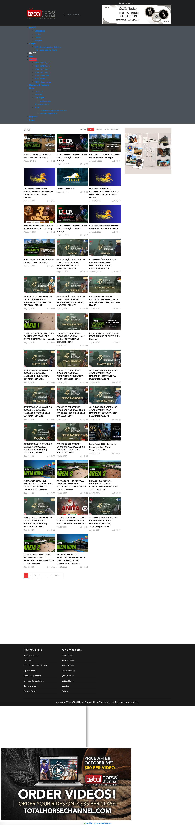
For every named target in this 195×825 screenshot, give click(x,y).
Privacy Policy (30, 691)
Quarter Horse (68, 676)
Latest (90, 129)
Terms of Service (31, 686)
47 (50, 575)
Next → (58, 575)
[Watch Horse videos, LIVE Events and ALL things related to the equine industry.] (41, 14)
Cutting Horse (68, 681)
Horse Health (67, 655)
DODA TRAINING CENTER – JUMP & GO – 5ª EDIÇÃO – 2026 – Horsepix (72, 157)
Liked (106, 129)
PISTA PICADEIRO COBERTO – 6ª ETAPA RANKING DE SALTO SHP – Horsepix (104, 336)
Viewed (99, 129)
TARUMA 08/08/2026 (66, 189)
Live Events (116, 702)
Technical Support (31, 655)
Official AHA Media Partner (35, 665)
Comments (115, 129)
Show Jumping (68, 671)
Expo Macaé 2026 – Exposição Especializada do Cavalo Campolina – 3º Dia (103, 447)
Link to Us (28, 660)
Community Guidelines (34, 681)
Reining (65, 691)
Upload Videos (30, 671)
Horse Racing (68, 665)
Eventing (65, 686)
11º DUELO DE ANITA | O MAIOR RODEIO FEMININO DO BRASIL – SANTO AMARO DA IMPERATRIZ (71, 521)
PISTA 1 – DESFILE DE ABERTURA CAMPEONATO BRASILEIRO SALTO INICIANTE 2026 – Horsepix (39, 336)
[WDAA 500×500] (148, 151)
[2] (136, 14)
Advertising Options (32, 676)
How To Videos (68, 660)
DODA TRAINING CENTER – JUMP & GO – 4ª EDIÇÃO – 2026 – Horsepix (72, 228)
